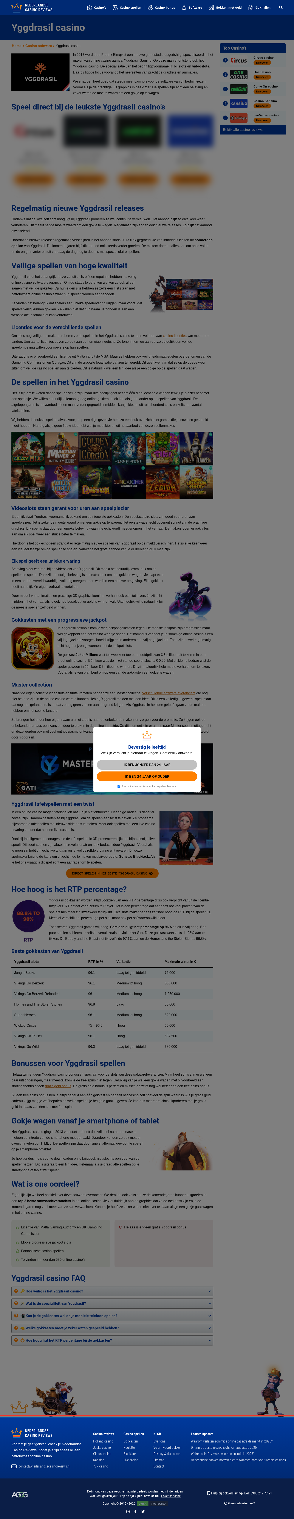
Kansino (98, 1460)
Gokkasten (131, 1441)
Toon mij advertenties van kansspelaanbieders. (149, 786)
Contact (158, 1466)
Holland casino (103, 1441)
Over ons (159, 1441)
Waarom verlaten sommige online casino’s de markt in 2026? (231, 1441)
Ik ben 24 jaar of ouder (147, 776)
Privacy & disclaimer (167, 1454)
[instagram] (128, 1511)
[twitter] (143, 1511)
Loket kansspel (171, 1496)
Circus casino (102, 1454)
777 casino (100, 1466)
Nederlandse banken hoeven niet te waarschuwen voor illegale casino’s (238, 1460)
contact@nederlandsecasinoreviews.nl (44, 1466)
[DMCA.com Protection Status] (152, 1503)
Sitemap (158, 1460)
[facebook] (135, 1511)
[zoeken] (281, 7)
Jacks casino (102, 1447)
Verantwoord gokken (167, 1447)
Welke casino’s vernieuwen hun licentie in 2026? (222, 1454)
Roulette (129, 1447)
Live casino (131, 1460)
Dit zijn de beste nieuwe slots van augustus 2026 (224, 1447)
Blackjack (130, 1454)
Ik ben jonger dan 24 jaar (147, 765)
